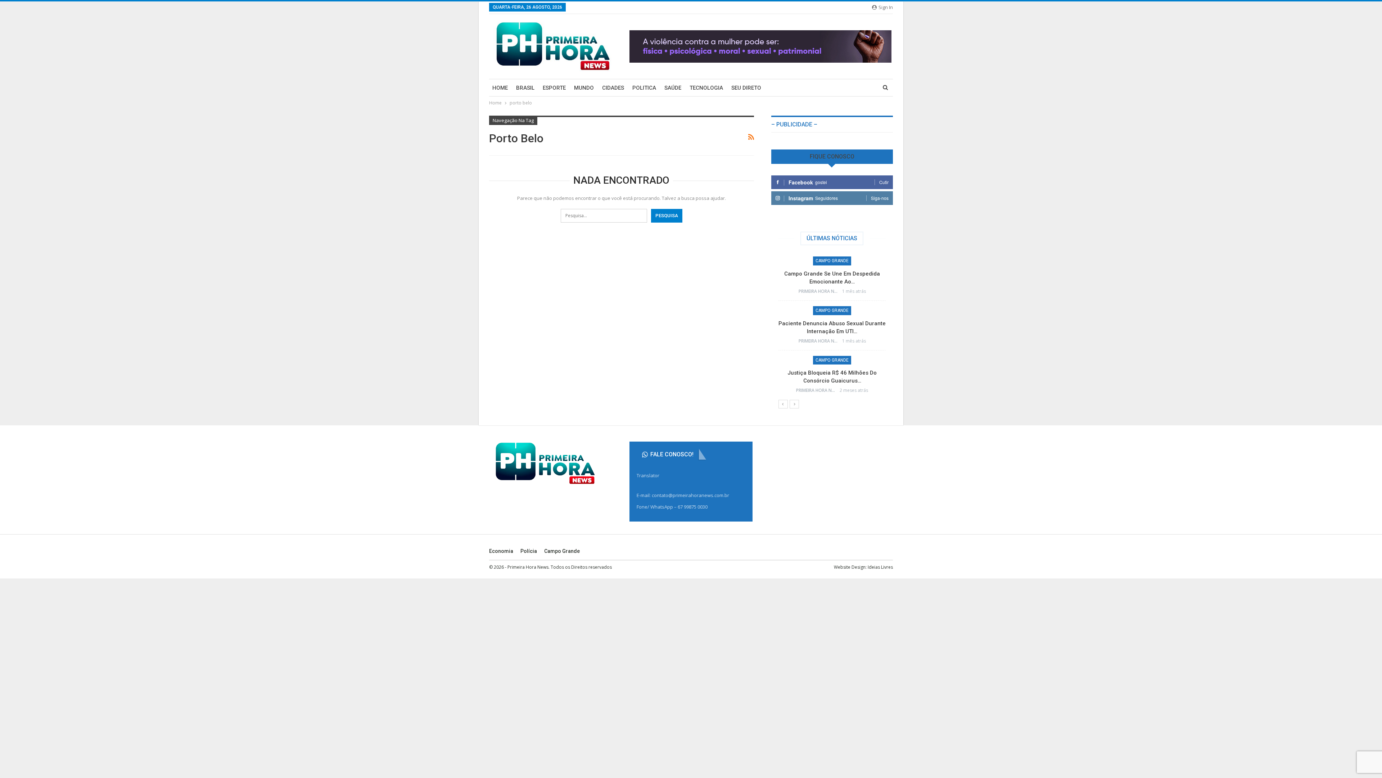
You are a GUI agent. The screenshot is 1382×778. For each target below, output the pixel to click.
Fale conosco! (671, 454)
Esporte (554, 88)
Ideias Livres (880, 567)
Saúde (672, 88)
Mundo (584, 88)
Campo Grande (832, 260)
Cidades (613, 88)
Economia (501, 551)
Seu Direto (746, 88)
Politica (644, 88)
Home (500, 88)
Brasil (525, 88)
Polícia (528, 551)
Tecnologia (706, 88)
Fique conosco (832, 156)
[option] (832, 327)
